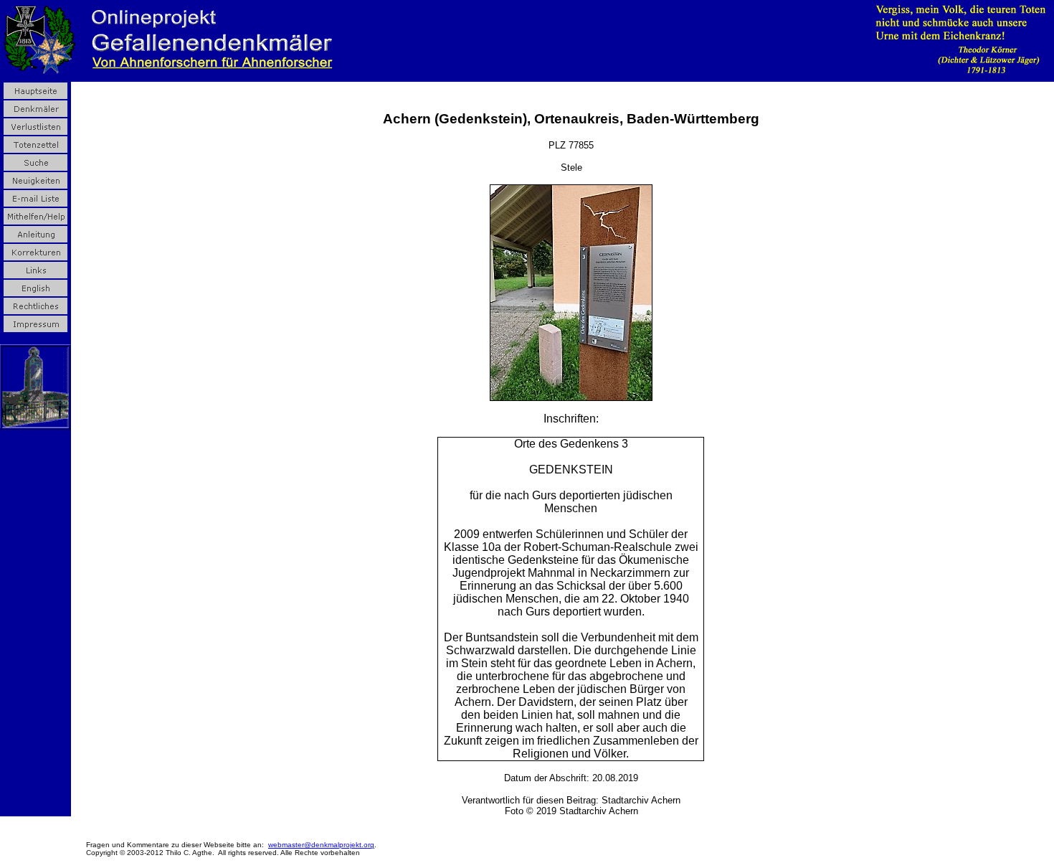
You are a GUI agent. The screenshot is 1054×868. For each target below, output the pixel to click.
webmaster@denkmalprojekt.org (321, 845)
